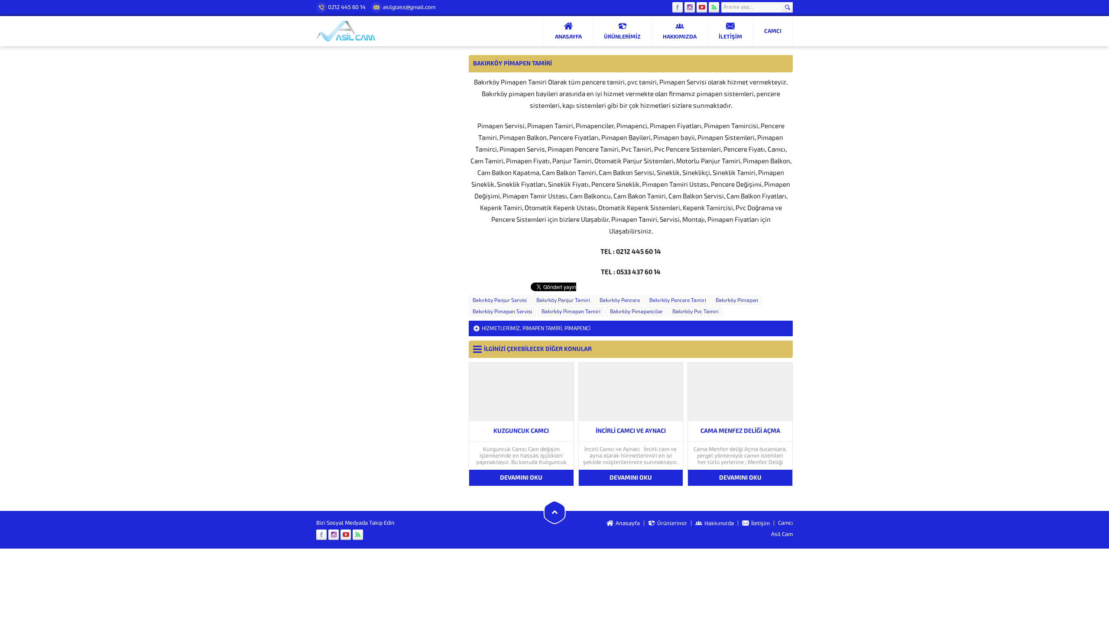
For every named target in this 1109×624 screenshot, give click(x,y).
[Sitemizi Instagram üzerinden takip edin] (689, 7)
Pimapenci (577, 328)
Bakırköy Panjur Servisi (500, 300)
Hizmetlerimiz (501, 328)
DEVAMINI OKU (521, 477)
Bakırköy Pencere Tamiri (677, 300)
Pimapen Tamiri (542, 328)
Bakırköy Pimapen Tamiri (571, 312)
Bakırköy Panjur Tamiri (563, 300)
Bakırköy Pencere (620, 300)
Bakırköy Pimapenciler (636, 312)
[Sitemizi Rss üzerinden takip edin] (714, 7)
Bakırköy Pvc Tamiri (695, 312)
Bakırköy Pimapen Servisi (502, 312)
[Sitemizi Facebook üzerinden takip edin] (677, 7)
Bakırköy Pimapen (737, 300)
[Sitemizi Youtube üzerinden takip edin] (702, 7)
